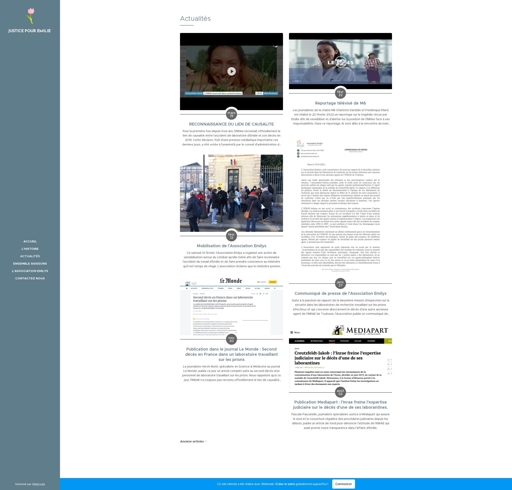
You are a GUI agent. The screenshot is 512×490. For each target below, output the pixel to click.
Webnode (38, 484)
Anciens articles (192, 441)
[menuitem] (30, 241)
